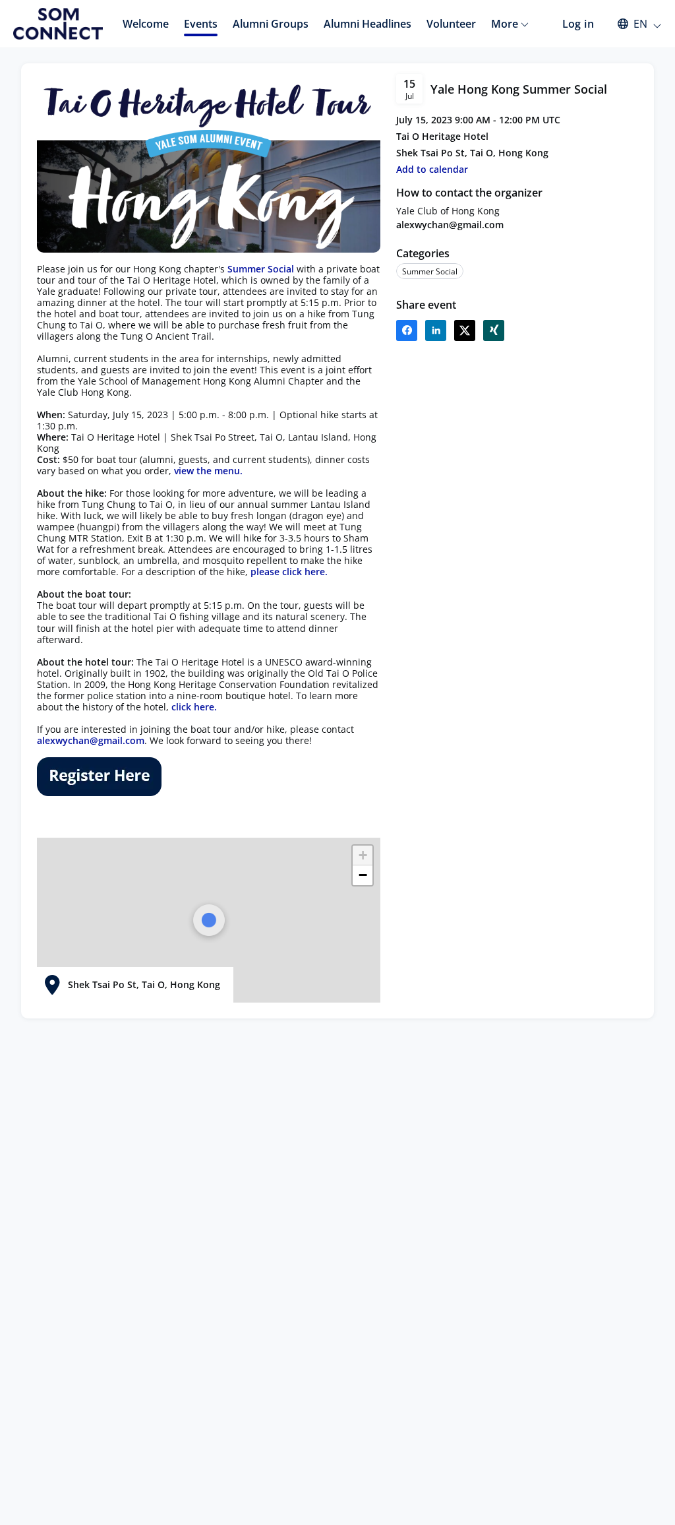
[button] (633, 23)
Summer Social (260, 269)
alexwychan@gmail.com (450, 224)
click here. (194, 706)
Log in (578, 23)
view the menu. (208, 470)
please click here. (289, 571)
